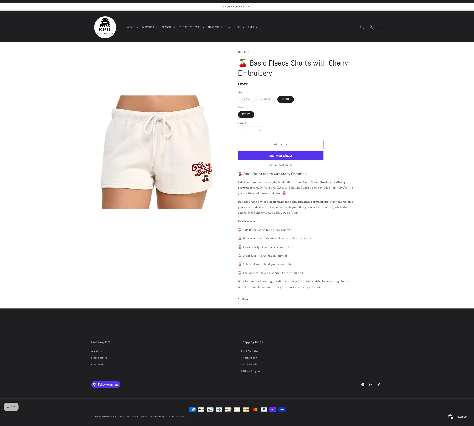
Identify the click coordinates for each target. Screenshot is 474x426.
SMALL (248, 100)
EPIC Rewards (249, 364)
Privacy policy (157, 417)
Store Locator (99, 357)
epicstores (104, 417)
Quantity (242, 123)
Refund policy (140, 417)
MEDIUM (267, 100)
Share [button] (245, 299)
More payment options (280, 165)
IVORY (246, 114)
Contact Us (97, 364)
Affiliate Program (251, 371)
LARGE (285, 99)
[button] (132, 27)
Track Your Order (251, 351)
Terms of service (176, 417)
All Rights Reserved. (120, 417)
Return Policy (249, 357)
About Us (96, 351)
